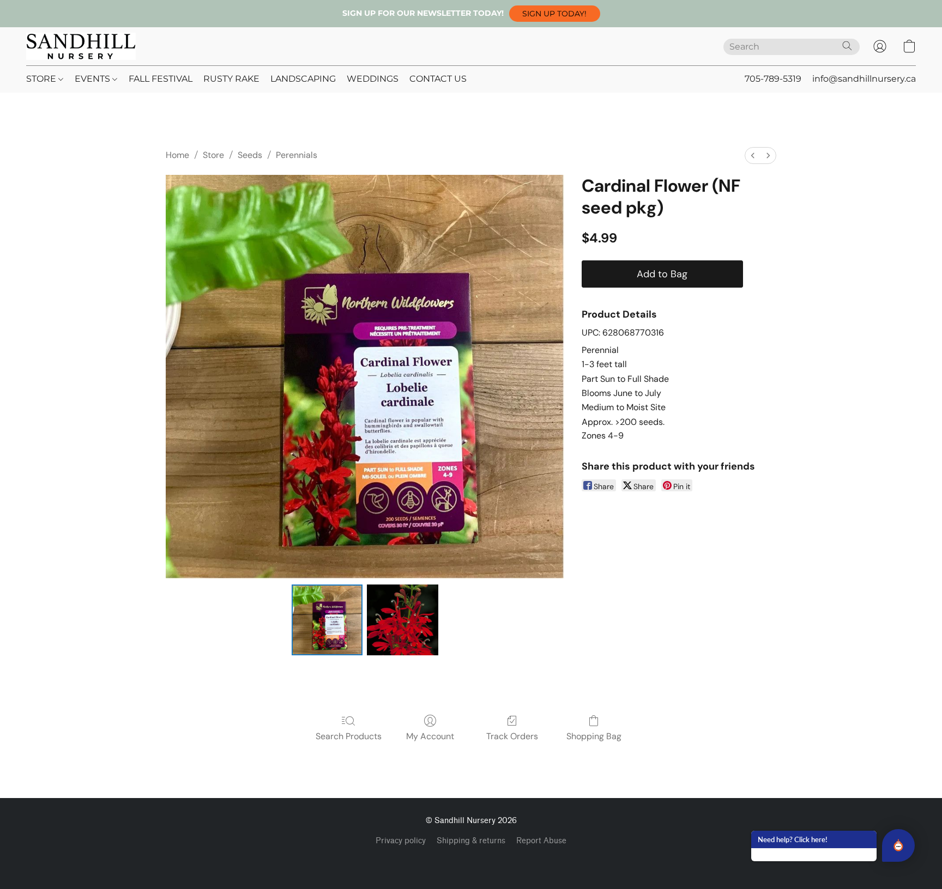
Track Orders (512, 736)
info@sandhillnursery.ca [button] (864, 79)
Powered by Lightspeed (471, 859)
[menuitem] (752, 155)
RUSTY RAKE (231, 79)
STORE (42, 79)
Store (213, 155)
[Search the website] (847, 45)
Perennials (296, 155)
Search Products (349, 736)
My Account (430, 736)
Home (177, 155)
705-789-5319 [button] (773, 79)
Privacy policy (401, 840)
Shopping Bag (593, 736)
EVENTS (93, 79)
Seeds (250, 155)
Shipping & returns (471, 840)
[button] (554, 13)
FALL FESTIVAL (160, 79)
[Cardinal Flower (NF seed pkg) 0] (327, 619)
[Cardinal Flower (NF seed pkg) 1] (402, 619)
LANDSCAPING (303, 79)
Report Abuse (541, 840)
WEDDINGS (372, 79)
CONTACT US (438, 79)
